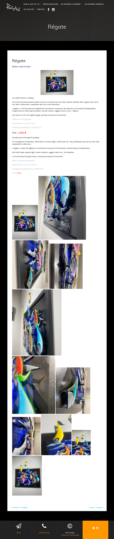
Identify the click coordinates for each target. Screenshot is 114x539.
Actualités (29, 9)
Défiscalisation (50, 4)
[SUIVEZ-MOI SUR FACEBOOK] (48, 9)
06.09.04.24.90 (44, 533)
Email (18, 533)
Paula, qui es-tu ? (32, 4)
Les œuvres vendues (94, 4)
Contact (41, 9)
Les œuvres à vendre (70, 4)
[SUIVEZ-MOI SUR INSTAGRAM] (53, 9)
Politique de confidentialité (70, 535)
